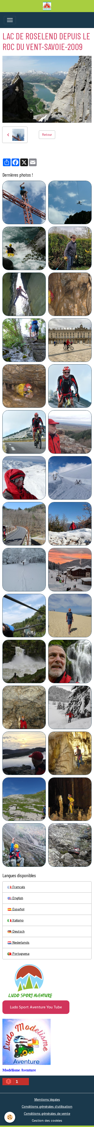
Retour (47, 134)
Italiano (17, 920)
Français (18, 887)
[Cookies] (9, 1117)
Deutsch (18, 931)
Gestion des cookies (47, 1120)
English (17, 898)
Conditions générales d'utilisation (47, 1106)
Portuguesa (20, 953)
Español (17, 909)
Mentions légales (47, 1099)
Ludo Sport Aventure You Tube (36, 1007)
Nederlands (20, 942)
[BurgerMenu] (10, 20)
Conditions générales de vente (47, 1113)
